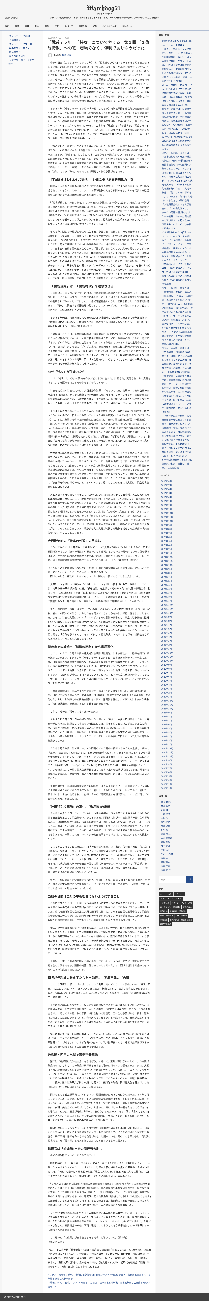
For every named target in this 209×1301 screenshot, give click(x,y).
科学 (47, 26)
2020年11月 (167, 752)
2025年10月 (167, 521)
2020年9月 (166, 760)
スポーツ (69, 26)
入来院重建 (166, 837)
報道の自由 (187, 907)
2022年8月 (166, 668)
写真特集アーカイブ (19, 48)
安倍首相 (163, 911)
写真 (95, 26)
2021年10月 (167, 708)
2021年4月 (166, 732)
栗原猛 (164, 857)
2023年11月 (167, 608)
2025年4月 (166, 545)
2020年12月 (167, 748)
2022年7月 (166, 672)
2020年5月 (166, 776)
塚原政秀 (66, 55)
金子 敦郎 (166, 802)
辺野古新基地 (165, 924)
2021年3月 (166, 736)
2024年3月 (166, 593)
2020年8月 (166, 764)
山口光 (164, 818)
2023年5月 (166, 632)
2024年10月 (167, 565)
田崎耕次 (165, 814)
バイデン (175, 902)
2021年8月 (166, 716)
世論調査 (177, 907)
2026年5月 (166, 493)
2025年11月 (167, 517)
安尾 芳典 (166, 869)
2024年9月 (166, 569)
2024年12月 (167, 557)
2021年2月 (166, 740)
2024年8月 (166, 573)
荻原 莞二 (166, 833)
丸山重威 (165, 841)
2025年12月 (167, 513)
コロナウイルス (166, 898)
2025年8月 (166, 529)
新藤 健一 (166, 810)
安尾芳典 (165, 865)
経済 (17, 26)
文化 (57, 26)
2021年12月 (167, 700)
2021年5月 (166, 728)
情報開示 (173, 911)
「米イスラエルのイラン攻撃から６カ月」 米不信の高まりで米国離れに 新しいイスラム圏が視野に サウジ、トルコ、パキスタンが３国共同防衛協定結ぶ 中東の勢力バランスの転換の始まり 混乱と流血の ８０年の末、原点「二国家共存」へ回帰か (177, 64)
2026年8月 (166, 481)
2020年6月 (166, 772)
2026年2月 (166, 505)
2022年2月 (166, 692)
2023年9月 (166, 616)
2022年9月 (166, 664)
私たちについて (110, 26)
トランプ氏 (164, 902)
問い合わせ (128, 26)
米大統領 (163, 919)
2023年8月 (166, 620)
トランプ (179, 898)
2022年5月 (166, 680)
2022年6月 (166, 676)
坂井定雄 (165, 845)
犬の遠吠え (15, 40)
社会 (37, 26)
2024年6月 (166, 581)
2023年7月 (166, 624)
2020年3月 (166, 784)
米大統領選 (174, 919)
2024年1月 (166, 601)
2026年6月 (166, 489)
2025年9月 (166, 525)
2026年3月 (166, 501)
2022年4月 (166, 684)
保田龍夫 (165, 861)
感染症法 (183, 911)
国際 (27, 26)
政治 (7, 26)
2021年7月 (166, 720)
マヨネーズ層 (186, 902)
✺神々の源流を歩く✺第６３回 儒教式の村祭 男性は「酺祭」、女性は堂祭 (178, 463)
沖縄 (177, 915)
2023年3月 (166, 640)
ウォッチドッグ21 (104, 13)
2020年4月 (166, 780)
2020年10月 (167, 756)
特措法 (184, 915)
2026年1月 (166, 509)
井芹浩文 (165, 806)
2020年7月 (166, 768)
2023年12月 (167, 604)
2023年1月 (166, 648)
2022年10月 (167, 660)
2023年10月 (167, 612)
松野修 (164, 829)
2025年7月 (166, 533)
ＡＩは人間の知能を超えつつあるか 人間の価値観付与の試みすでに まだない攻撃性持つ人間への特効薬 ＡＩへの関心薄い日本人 (177, 336)
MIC (161, 894)
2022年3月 (166, 688)
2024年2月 (166, 597)
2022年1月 (166, 696)
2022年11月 (167, 656)
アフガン (169, 894)
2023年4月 (166, 636)
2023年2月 (166, 644)
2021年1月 (166, 744)
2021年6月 (166, 724)
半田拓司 (165, 849)
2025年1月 (166, 553)
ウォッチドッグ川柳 (19, 36)
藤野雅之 (165, 822)
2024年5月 (166, 585)
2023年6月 (166, 628)
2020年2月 (166, 788)
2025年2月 (166, 549)
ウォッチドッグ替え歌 (20, 44)
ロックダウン (165, 907)
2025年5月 (166, 541)
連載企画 (83, 26)
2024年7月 (166, 577)
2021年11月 (167, 704)
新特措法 (169, 915)
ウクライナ (179, 894)
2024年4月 (166, 589)
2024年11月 (167, 561)
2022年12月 (167, 652)
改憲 (162, 915)
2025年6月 (166, 537)
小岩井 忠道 (167, 853)
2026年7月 (166, 485)
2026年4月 (166, 497)
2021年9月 (166, 712)
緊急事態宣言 (186, 919)
